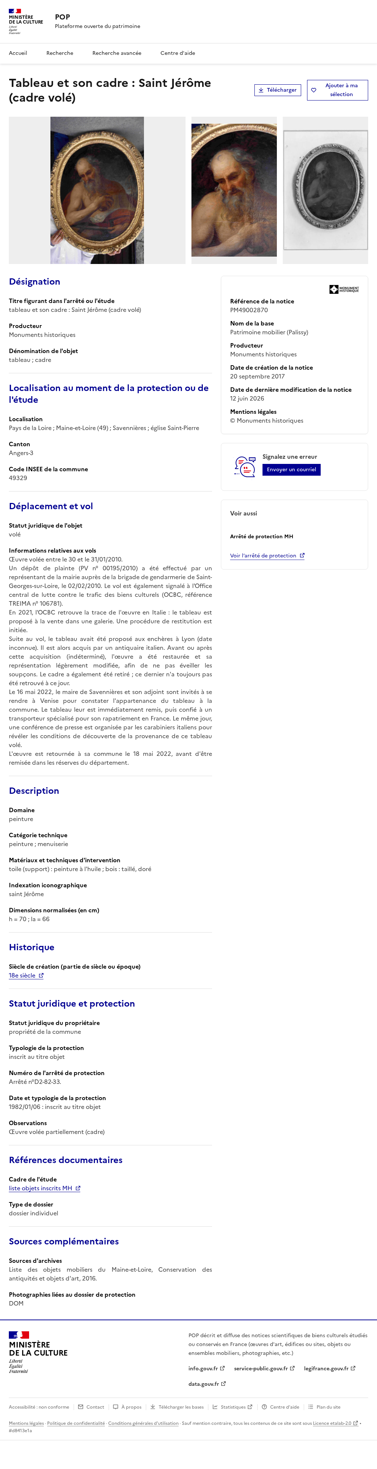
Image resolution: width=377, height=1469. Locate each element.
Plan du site (329, 1407)
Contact (95, 1407)
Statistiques (233, 1407)
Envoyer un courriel (291, 469)
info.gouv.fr (203, 1369)
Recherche (59, 53)
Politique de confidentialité (76, 1423)
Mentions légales (26, 1423)
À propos (131, 1407)
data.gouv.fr (203, 1384)
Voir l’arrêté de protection (263, 556)
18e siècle (22, 975)
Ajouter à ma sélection (341, 90)
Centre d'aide (178, 53)
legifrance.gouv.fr (326, 1369)
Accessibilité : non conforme (39, 1407)
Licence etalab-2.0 (332, 1423)
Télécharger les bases (181, 1407)
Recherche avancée (116, 53)
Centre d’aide (284, 1407)
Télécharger (282, 90)
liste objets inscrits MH (40, 1188)
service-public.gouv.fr (261, 1369)
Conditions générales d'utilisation (143, 1423)
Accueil (18, 53)
